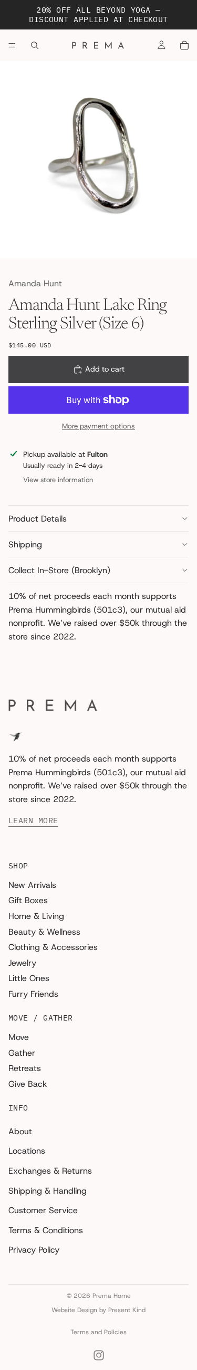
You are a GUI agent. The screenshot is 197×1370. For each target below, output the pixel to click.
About (20, 1130)
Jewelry (22, 962)
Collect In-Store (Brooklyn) (59, 570)
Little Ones (28, 978)
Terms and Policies (98, 1332)
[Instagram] (98, 1355)
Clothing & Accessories (53, 947)
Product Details (37, 518)
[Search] (34, 45)
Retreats (24, 1068)
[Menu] (12, 45)
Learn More (33, 820)
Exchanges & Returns (50, 1170)
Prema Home (111, 1296)
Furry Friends (33, 993)
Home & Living (36, 916)
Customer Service (43, 1210)
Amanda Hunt (35, 283)
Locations (26, 1150)
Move (18, 1037)
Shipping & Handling (47, 1190)
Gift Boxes (28, 900)
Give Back (27, 1083)
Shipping (25, 544)
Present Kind (127, 1310)
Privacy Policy (33, 1249)
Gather (21, 1052)
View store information (58, 479)
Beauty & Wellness (44, 931)
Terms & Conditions (45, 1229)
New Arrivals (32, 885)
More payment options (98, 426)
